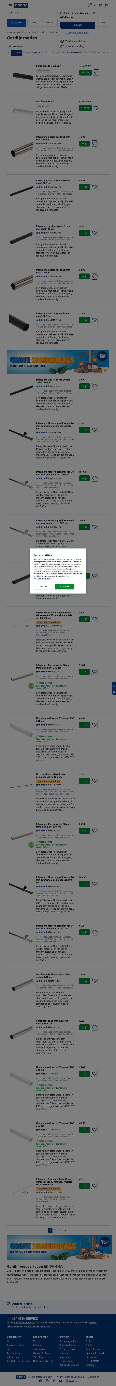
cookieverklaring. (44, 579)
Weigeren (43, 586)
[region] (58, 571)
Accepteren (64, 586)
